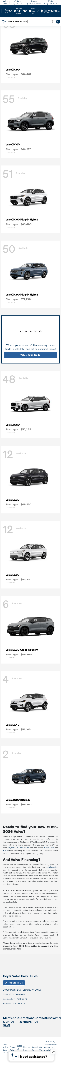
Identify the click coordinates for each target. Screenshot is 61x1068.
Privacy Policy (13, 1048)
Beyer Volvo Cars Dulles (18, 847)
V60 (52, 847)
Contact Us (16, 982)
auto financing (52, 867)
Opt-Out (41, 1048)
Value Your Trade (30, 355)
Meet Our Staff (6, 1021)
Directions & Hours (26, 1019)
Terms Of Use (19, 1048)
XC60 (46, 847)
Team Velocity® (50, 1044)
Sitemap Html (26, 1048)
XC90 (5, 850)
